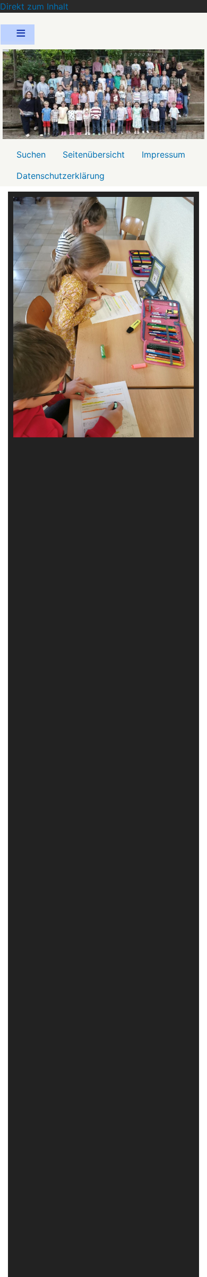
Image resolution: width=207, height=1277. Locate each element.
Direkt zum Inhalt (34, 6)
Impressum (163, 154)
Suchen (31, 154)
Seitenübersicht (94, 154)
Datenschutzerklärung (60, 175)
